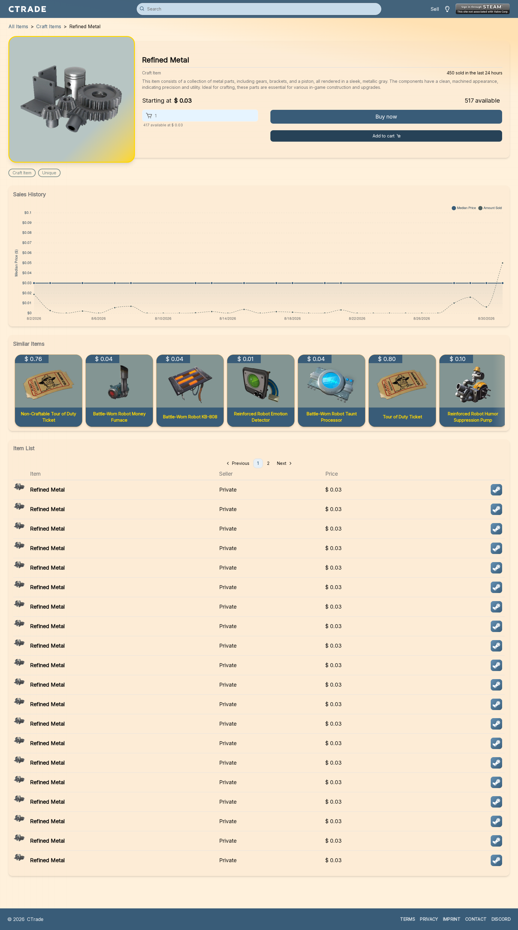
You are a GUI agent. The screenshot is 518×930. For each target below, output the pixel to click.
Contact (476, 919)
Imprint (451, 919)
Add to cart (383, 135)
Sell (434, 9)
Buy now (386, 116)
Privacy (429, 919)
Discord (501, 919)
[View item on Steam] (496, 490)
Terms (407, 919)
